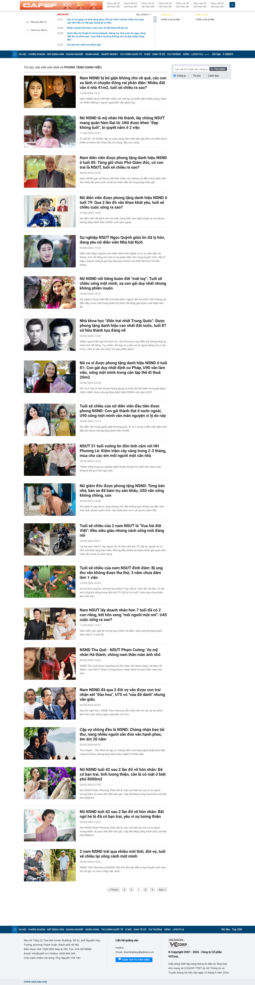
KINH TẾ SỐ (158, 54)
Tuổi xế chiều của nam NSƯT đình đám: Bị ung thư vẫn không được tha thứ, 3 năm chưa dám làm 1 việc (121, 572)
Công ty (181, 75)
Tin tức (197, 75)
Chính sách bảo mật (35, 981)
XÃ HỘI (22, 54)
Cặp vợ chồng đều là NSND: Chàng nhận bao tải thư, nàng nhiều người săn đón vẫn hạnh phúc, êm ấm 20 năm (122, 734)
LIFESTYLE (197, 54)
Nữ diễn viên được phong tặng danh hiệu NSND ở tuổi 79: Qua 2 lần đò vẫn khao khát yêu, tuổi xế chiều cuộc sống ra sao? (123, 202)
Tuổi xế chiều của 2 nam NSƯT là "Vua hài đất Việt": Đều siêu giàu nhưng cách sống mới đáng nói (122, 530)
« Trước (113, 889)
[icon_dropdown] (232, 5)
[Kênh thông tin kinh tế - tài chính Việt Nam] (61, 5)
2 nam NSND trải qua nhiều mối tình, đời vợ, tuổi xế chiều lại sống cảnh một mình (123, 854)
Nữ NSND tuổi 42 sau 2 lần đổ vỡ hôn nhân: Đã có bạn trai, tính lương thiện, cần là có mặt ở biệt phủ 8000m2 (123, 774)
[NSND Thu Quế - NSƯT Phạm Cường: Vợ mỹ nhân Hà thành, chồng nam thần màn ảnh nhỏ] (50, 663)
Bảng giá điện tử (39, 22)
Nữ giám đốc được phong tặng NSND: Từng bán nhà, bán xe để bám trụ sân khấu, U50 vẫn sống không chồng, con (122, 490)
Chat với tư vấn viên (135, 959)
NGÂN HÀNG (92, 54)
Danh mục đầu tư (39, 30)
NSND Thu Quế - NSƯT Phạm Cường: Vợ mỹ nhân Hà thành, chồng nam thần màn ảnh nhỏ (120, 652)
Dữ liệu (216, 54)
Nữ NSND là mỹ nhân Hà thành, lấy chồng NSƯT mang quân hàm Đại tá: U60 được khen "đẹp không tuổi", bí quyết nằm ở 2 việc (122, 123)
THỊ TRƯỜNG (174, 54)
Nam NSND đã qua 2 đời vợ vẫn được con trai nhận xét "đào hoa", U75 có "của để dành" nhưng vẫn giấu (122, 694)
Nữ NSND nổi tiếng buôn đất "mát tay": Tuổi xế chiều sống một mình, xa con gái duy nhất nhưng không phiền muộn (123, 283)
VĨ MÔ (147, 54)
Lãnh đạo (213, 75)
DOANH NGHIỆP (74, 54)
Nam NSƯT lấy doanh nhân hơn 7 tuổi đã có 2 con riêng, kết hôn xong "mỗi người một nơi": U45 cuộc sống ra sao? (123, 615)
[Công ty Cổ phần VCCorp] (199, 943)
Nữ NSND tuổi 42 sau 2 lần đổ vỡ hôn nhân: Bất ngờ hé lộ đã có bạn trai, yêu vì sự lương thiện (122, 814)
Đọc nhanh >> (143, 14)
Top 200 (237, 929)
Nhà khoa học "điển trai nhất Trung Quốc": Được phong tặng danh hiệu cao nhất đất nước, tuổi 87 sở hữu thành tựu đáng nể (123, 325)
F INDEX (228, 54)
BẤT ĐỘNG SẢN (55, 54)
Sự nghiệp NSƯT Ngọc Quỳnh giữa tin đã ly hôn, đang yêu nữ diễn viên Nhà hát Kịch (122, 240)
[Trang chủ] (15, 54)
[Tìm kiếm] (218, 69)
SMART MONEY (109, 54)
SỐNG (186, 54)
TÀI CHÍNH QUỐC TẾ (131, 54)
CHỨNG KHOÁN (36, 54)
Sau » (162, 889)
